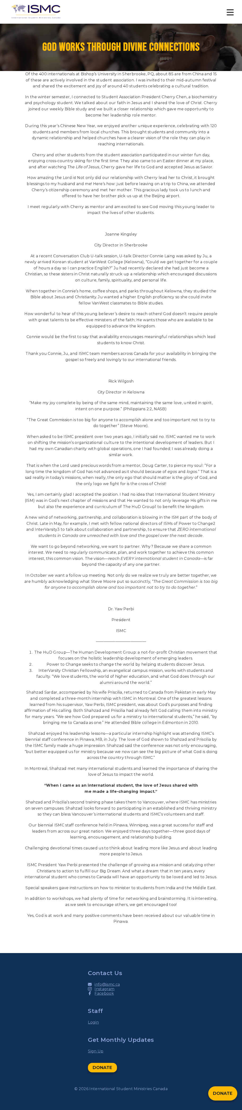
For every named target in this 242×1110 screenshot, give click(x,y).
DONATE (102, 1067)
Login (93, 1022)
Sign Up (95, 1051)
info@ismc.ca (107, 984)
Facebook (104, 993)
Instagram (104, 989)
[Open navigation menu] (230, 12)
